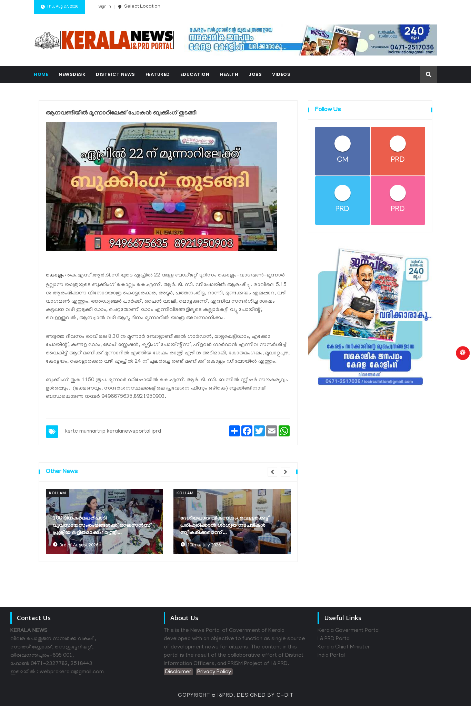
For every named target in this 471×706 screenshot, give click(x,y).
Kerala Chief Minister (344, 647)
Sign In (104, 7)
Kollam (57, 492)
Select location (141, 6)
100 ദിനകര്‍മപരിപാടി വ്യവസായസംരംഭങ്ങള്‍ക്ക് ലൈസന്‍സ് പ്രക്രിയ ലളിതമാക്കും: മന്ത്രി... (102, 525)
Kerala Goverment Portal (349, 631)
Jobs (255, 74)
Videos (281, 74)
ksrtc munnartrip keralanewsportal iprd (113, 431)
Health (229, 74)
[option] (104, 521)
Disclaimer (178, 672)
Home (41, 74)
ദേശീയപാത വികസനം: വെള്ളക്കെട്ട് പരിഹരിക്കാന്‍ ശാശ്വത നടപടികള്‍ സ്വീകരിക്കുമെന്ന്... (224, 525)
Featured (158, 74)
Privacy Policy (214, 672)
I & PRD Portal (334, 639)
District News (115, 74)
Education (195, 74)
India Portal (331, 656)
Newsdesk (72, 74)
